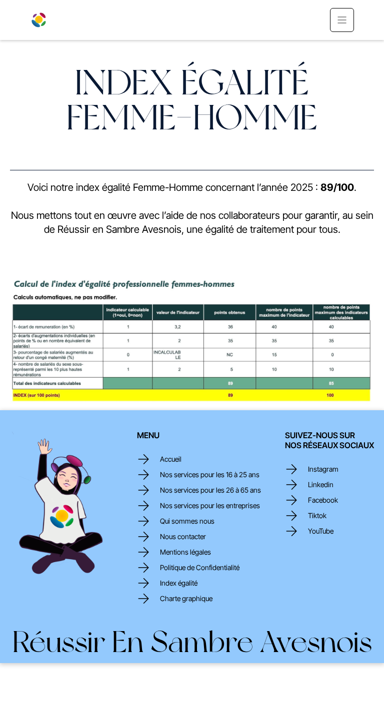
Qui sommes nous (187, 521)
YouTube (321, 531)
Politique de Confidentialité (200, 568)
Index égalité (179, 583)
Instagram (323, 469)
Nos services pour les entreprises (210, 506)
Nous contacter (183, 537)
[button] (342, 20)
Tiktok (317, 516)
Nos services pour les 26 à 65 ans (210, 490)
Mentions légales (185, 552)
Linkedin (321, 485)
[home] (39, 19)
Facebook (323, 500)
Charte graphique (186, 599)
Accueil (171, 459)
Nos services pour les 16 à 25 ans (210, 475)
